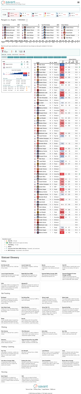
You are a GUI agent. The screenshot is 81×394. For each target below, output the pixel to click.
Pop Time (3, 350)
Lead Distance (45, 350)
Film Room (64, 57)
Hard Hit (10, 241)
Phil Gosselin (42, 87)
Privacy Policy (37, 389)
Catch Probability (46, 360)
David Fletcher (43, 85)
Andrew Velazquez (44, 138)
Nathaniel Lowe (11, 30)
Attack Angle (65, 297)
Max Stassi (42, 64)
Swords (23, 318)
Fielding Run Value (26, 360)
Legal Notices (45, 389)
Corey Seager (10, 32)
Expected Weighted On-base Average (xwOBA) (69, 274)
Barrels (43, 265)
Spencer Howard (70, 35)
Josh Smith (42, 110)
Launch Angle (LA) (26, 265)
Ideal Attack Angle (5, 307)
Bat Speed (3, 297)
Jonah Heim (42, 95)
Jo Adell (41, 103)
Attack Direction (25, 307)
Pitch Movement (25, 331)
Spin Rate (64, 331)
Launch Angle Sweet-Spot (7, 273)
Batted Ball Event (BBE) (27, 273)
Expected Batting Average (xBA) (49, 273)
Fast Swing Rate (25, 297)
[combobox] (40, 9)
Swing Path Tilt (45, 307)
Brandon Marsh (43, 143)
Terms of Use (29, 389)
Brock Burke (69, 32)
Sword (9, 246)
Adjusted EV (24, 283)
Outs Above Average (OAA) (7, 360)
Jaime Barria (69, 30)
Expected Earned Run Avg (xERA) (30, 339)
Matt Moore (69, 38)
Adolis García (42, 90)
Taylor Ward (42, 72)
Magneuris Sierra (43, 100)
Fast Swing (11, 244)
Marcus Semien (11, 27)
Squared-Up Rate (66, 307)
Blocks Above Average (67, 360)
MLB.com (53, 389)
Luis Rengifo (42, 70)
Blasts (2, 318)
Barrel (10, 243)
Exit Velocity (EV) (5, 265)
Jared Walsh (10, 38)
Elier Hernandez (43, 97)
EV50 (2, 283)
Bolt (23, 376)
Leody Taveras (43, 80)
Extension (3, 339)
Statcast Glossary (10, 257)
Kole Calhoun (30, 35)
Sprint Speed (4, 376)
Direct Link (4, 54)
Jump (63, 350)
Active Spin (44, 331)
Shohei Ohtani (30, 30)
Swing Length (45, 297)
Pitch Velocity (4, 331)
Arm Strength (25, 350)
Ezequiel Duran (43, 75)
